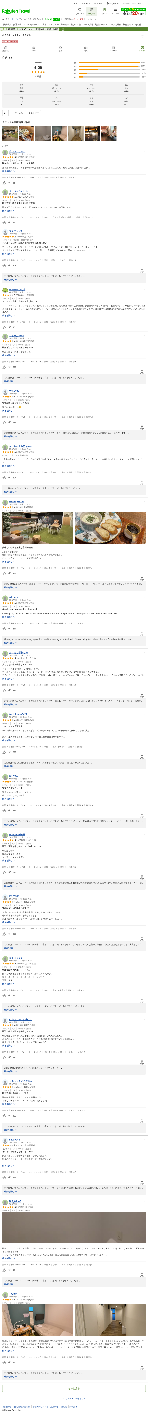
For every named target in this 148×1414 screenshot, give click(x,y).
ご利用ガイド (85, 3)
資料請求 (73, 1406)
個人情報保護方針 (22, 1406)
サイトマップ (98, 3)
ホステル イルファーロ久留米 (16, 35)
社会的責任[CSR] (40, 1406)
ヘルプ (74, 3)
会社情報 (7, 1406)
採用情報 (54, 1406)
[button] (10, 133)
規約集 (64, 1406)
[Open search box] (5, 113)
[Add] (142, 36)
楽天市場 (126, 3)
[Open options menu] (144, 151)
